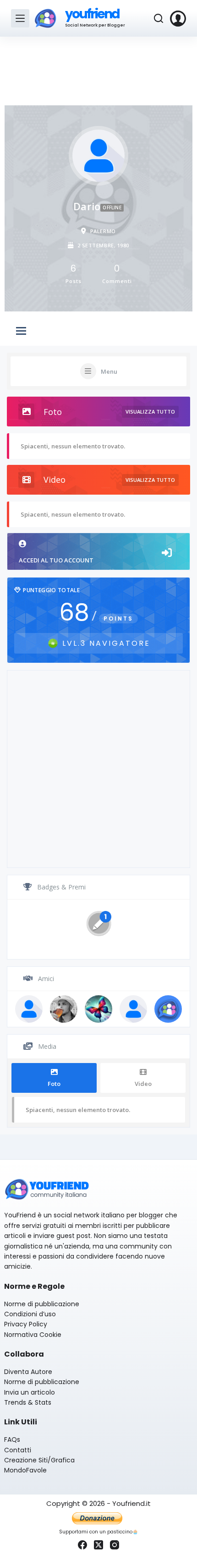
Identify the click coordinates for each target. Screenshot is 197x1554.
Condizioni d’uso (30, 1314)
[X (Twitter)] (98, 1544)
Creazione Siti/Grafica (39, 1460)
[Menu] (20, 18)
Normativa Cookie (32, 1334)
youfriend (92, 14)
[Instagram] (114, 1544)
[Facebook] (82, 1544)
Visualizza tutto (150, 411)
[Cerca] (158, 18)
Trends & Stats (27, 1402)
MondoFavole (25, 1470)
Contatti (17, 1450)
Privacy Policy (25, 1324)
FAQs (12, 1439)
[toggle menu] (21, 331)
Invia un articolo (29, 1392)
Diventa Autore (28, 1371)
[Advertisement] (98, 68)
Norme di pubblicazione (41, 1304)
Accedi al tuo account (56, 560)
